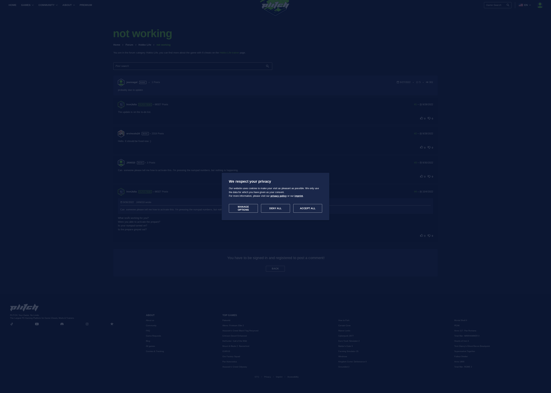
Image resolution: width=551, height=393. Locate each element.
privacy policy (278, 196)
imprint (298, 196)
